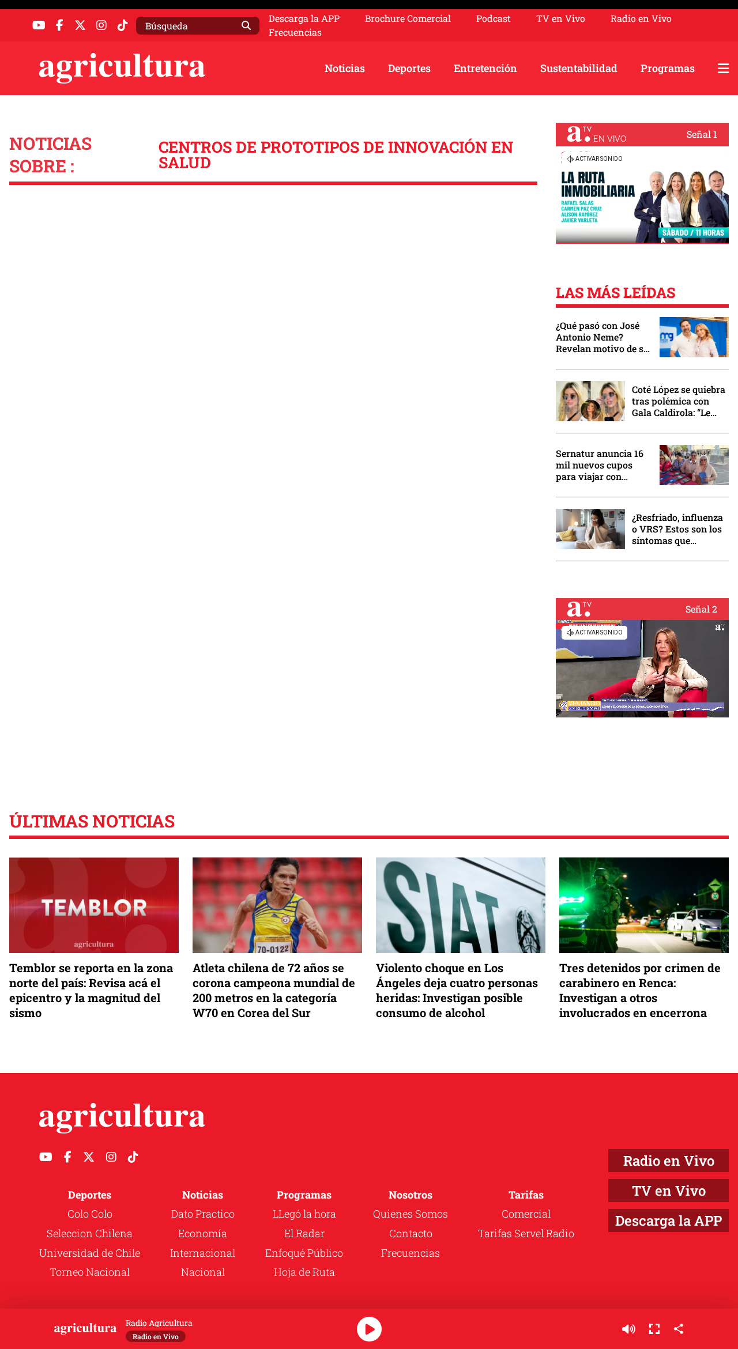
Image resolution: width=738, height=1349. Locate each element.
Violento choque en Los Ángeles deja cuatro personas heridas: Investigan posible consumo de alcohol (457, 990)
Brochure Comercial (408, 18)
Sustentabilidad (578, 68)
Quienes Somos (410, 1213)
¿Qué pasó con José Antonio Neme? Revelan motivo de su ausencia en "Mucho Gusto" (602, 337)
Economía (202, 1233)
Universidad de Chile (89, 1253)
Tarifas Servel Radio (526, 1233)
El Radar (304, 1233)
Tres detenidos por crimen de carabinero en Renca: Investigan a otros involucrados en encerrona (640, 990)
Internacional (202, 1253)
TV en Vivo (560, 18)
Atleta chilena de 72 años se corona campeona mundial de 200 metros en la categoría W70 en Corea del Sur (274, 990)
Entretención (485, 68)
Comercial (526, 1213)
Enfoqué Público (304, 1253)
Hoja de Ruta (304, 1272)
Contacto (410, 1233)
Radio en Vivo (641, 18)
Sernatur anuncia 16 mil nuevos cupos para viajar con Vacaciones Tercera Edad (599, 465)
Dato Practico (203, 1213)
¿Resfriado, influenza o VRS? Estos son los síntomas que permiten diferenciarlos (677, 529)
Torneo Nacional (90, 1272)
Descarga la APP (304, 18)
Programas (668, 68)
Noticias (345, 68)
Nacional (203, 1272)
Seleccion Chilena (90, 1233)
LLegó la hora (304, 1213)
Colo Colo (89, 1213)
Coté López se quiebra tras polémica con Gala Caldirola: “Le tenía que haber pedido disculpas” (678, 401)
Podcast (493, 18)
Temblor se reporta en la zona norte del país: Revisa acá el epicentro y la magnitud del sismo (91, 990)
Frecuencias (295, 32)
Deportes (409, 68)
